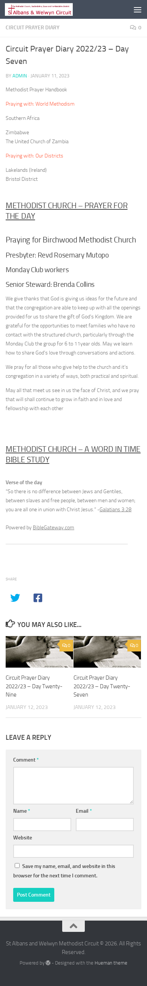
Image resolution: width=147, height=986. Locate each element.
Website (22, 838)
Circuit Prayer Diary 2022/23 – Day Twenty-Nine (34, 686)
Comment (26, 760)
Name (21, 811)
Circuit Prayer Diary (33, 27)
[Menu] (137, 9)
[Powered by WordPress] (48, 962)
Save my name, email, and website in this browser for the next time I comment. (64, 871)
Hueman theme (111, 963)
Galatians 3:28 (116, 509)
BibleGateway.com (53, 527)
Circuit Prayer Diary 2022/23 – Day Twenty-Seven (102, 686)
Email (84, 811)
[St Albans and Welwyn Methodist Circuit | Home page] (50, 9)
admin (19, 76)
